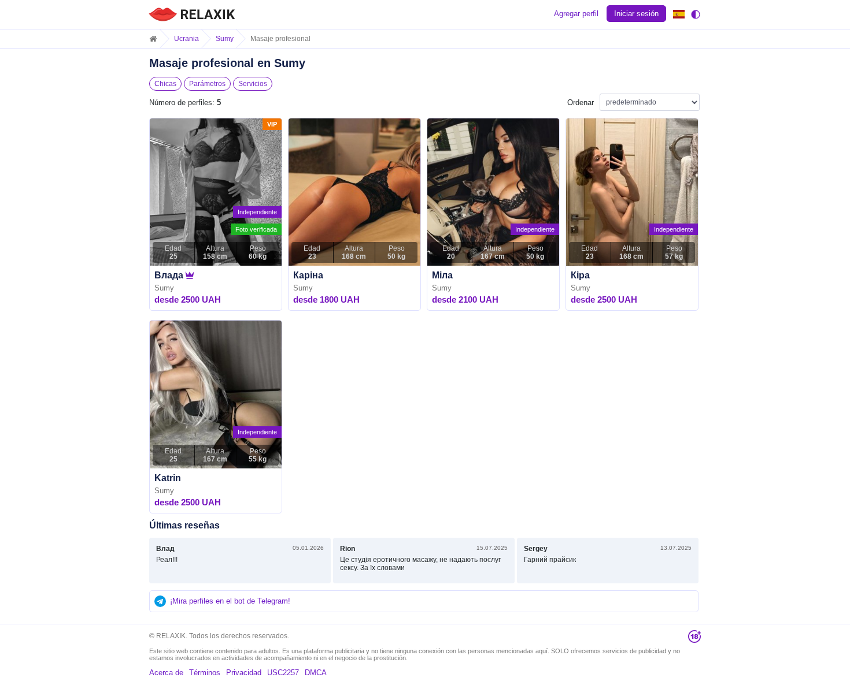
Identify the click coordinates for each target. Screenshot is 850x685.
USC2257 (283, 672)
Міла (442, 275)
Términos (204, 672)
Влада (168, 275)
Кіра (580, 275)
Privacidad (243, 672)
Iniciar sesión (636, 13)
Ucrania (186, 39)
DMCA (316, 672)
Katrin (167, 478)
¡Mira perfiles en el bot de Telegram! (230, 601)
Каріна (308, 275)
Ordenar (580, 102)
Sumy (225, 39)
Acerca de (166, 672)
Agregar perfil (576, 13)
